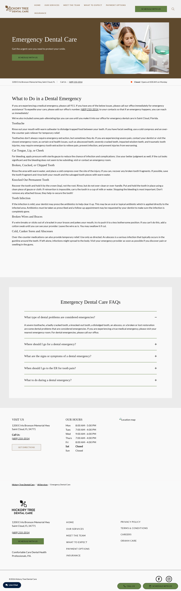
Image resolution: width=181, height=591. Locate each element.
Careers (126, 534)
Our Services (52, 5)
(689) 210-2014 (75, 82)
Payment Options (116, 5)
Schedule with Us (151, 9)
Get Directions (26, 447)
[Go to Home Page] (16, 9)
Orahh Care (129, 540)
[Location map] (144, 444)
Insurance (40, 13)
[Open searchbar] (173, 9)
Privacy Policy (131, 521)
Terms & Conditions (134, 528)
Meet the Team (71, 5)
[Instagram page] (169, 579)
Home (37, 5)
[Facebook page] (159, 579)
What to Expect (93, 5)
